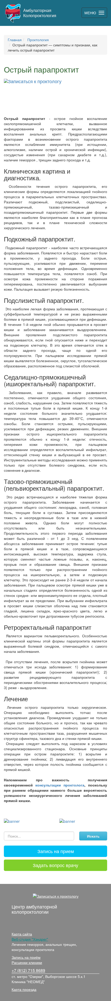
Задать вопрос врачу (55, 865)
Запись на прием (55, 851)
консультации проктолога (59, 785)
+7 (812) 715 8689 (28, 970)
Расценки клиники (27, 962)
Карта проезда (24, 989)
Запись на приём (26, 957)
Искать (93, 836)
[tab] (55, 851)
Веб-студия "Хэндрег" (30, 939)
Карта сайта (22, 933)
